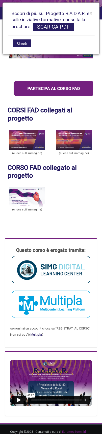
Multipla (36, 334)
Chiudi (22, 43)
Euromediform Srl (74, 432)
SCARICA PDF (53, 27)
